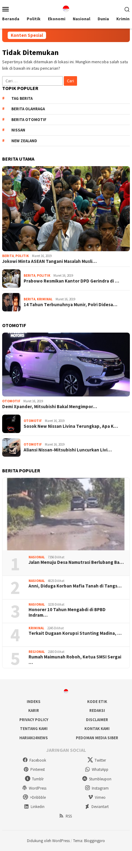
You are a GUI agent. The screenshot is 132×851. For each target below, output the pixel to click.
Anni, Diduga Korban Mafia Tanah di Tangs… (75, 586)
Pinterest (37, 769)
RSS (69, 816)
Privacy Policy (33, 719)
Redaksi (97, 710)
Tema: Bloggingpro (89, 840)
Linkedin (38, 806)
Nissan (18, 130)
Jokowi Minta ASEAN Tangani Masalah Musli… (49, 261)
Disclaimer (97, 719)
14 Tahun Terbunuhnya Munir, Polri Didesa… (70, 304)
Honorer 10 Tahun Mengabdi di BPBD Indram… (67, 612)
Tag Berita (22, 98)
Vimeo (100, 797)
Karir (33, 710)
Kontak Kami (97, 728)
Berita (8, 256)
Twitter (100, 760)
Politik (22, 256)
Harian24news (33, 737)
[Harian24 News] (66, 8)
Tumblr (38, 779)
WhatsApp (100, 769)
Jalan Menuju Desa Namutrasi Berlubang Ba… (76, 562)
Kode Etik (97, 701)
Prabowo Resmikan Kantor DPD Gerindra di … (71, 281)
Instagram (100, 788)
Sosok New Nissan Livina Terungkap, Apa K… (71, 426)
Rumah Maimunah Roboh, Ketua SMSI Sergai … (75, 659)
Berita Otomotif (28, 119)
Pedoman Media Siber (97, 737)
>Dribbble (38, 797)
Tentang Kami (34, 728)
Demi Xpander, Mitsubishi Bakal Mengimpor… (49, 406)
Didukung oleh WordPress (48, 840)
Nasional (37, 557)
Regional (37, 652)
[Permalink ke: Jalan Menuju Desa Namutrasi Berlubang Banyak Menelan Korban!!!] (66, 514)
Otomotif (11, 401)
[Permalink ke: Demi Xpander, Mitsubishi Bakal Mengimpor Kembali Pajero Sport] (66, 364)
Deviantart (100, 806)
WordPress (37, 788)
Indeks (34, 701)
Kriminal (44, 299)
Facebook (37, 760)
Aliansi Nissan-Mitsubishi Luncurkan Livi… (68, 450)
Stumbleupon (100, 779)
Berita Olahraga (28, 108)
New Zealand (24, 140)
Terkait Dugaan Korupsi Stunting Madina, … (75, 633)
